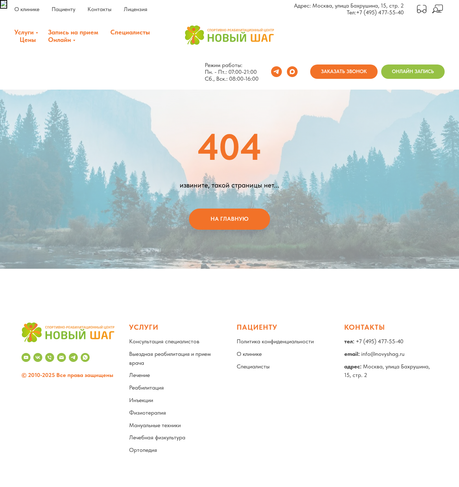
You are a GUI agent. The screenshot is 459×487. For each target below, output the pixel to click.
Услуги (24, 32)
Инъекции (141, 400)
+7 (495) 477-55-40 (380, 12)
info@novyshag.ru (382, 353)
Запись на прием (73, 32)
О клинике (26, 9)
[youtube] (26, 357)
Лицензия (135, 9)
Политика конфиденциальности (275, 341)
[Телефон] (49, 357)
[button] (344, 72)
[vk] (37, 357)
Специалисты (130, 32)
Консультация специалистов (164, 341)
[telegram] (276, 71)
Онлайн (59, 39)
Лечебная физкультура (157, 437)
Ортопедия (143, 450)
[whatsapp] (85, 357)
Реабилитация (146, 387)
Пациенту (63, 9)
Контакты (99, 9)
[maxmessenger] (292, 71)
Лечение (139, 375)
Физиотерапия (147, 412)
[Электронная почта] (61, 357)
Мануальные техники (155, 425)
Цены (28, 39)
